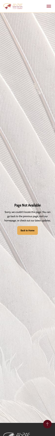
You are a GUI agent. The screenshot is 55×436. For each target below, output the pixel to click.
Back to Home (27, 230)
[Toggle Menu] (49, 6)
